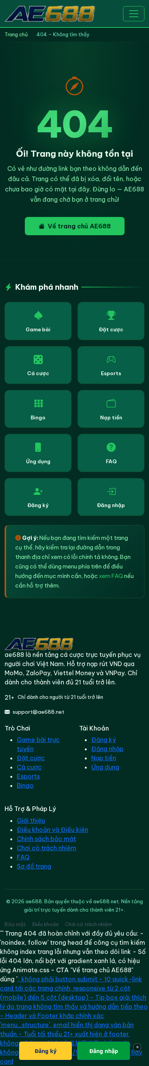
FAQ (111, 461)
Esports (111, 373)
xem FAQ (111, 576)
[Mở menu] (133, 13)
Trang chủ (16, 34)
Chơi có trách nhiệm (46, 848)
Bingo (38, 417)
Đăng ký (38, 505)
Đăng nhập (111, 505)
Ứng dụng (38, 461)
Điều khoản (45, 924)
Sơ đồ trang (34, 866)
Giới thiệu (31, 820)
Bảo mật (15, 924)
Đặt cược (111, 329)
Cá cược (38, 373)
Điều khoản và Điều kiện (52, 829)
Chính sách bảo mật (46, 839)
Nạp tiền (111, 417)
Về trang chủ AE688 (79, 226)
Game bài (38, 329)
